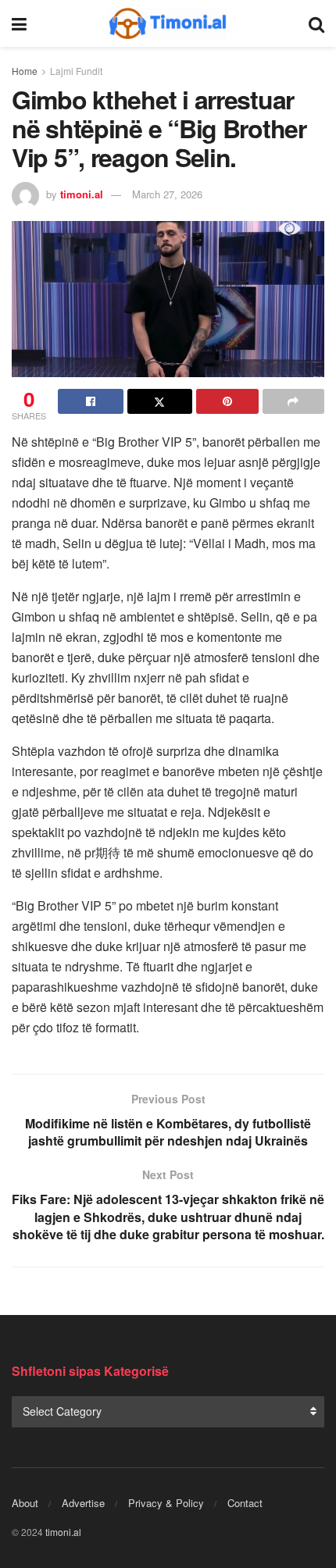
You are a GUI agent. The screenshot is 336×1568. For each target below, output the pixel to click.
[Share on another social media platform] (294, 401)
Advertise (83, 1502)
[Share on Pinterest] (227, 401)
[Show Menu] (19, 23)
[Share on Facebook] (90, 401)
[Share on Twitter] (160, 401)
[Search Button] (316, 23)
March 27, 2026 (167, 194)
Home (25, 70)
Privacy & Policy (166, 1502)
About (25, 1502)
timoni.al (81, 194)
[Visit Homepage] (168, 23)
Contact (245, 1502)
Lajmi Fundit (76, 70)
